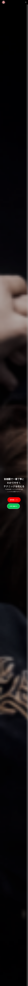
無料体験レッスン (14, 500)
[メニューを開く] (26, 2)
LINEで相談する (13, 506)
